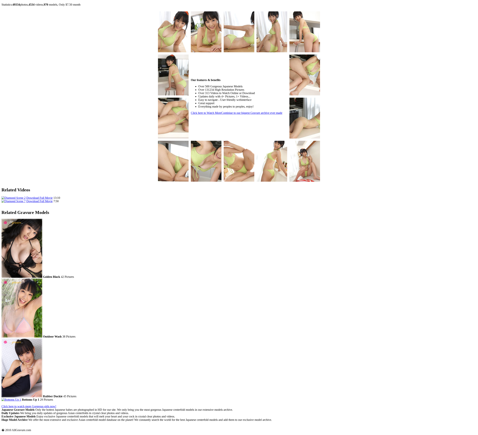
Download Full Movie (39, 197)
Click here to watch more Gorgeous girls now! (28, 406)
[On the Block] (173, 51)
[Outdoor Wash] (21, 336)
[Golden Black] (21, 276)
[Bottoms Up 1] (11, 399)
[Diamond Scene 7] (13, 201)
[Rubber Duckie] (21, 396)
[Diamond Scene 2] (13, 197)
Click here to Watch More (236, 112)
